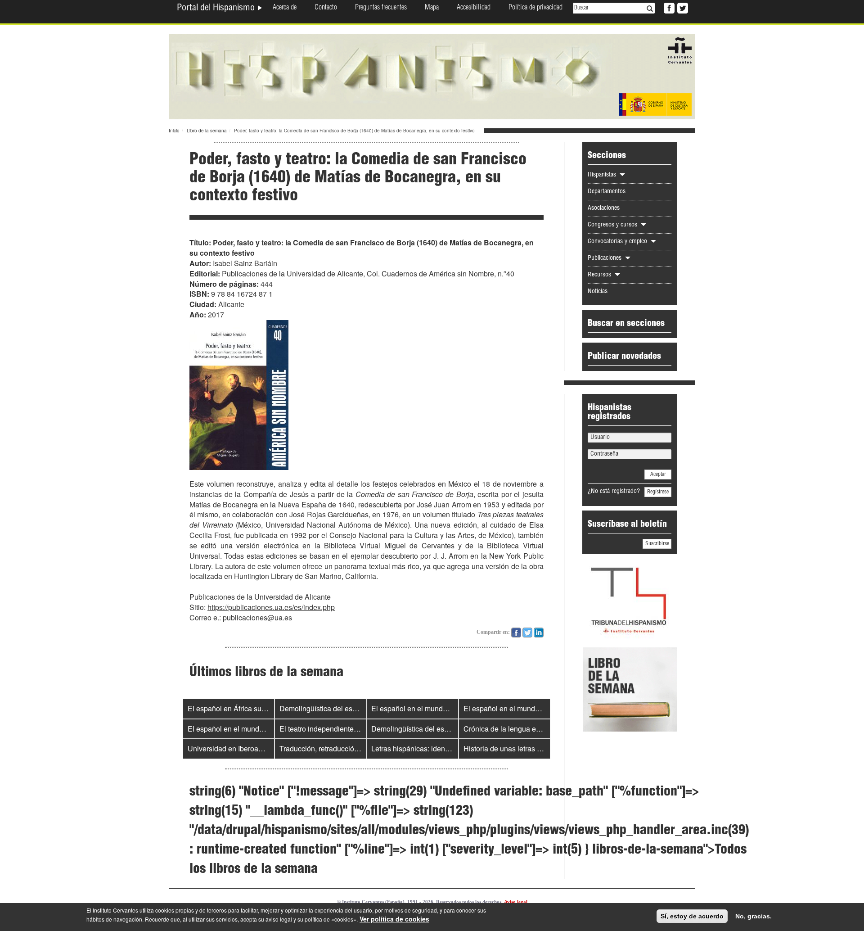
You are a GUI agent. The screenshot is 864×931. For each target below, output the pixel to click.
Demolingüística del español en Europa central (354, 708)
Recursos (600, 275)
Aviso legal (515, 901)
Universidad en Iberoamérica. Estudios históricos (266, 748)
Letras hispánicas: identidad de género (433, 748)
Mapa (432, 8)
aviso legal (279, 919)
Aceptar (658, 474)
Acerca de (285, 8)
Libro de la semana (207, 130)
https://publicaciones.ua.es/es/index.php (271, 607)
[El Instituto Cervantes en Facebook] (668, 7)
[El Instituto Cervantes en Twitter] (681, 7)
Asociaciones (604, 208)
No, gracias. (753, 916)
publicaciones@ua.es (257, 617)
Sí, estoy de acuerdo (692, 916)
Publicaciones (605, 258)
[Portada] (432, 75)
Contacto (326, 8)
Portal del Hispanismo (217, 8)
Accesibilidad (473, 8)
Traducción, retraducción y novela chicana (346, 748)
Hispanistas (603, 175)
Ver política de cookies (394, 918)
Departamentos (607, 192)
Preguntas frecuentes (381, 8)
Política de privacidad (535, 8)
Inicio (174, 130)
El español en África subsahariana (242, 708)
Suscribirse (657, 544)
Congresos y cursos (613, 225)
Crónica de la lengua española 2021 (522, 728)
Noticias (598, 292)
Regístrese (658, 492)
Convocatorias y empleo (618, 242)
